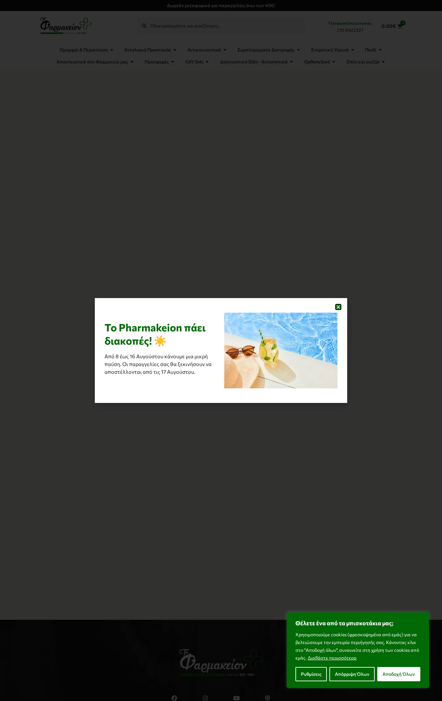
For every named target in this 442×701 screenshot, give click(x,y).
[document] (221, 350)
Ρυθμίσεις (311, 674)
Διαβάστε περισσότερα (332, 658)
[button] (338, 307)
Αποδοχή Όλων (398, 674)
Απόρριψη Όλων (352, 674)
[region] (358, 650)
